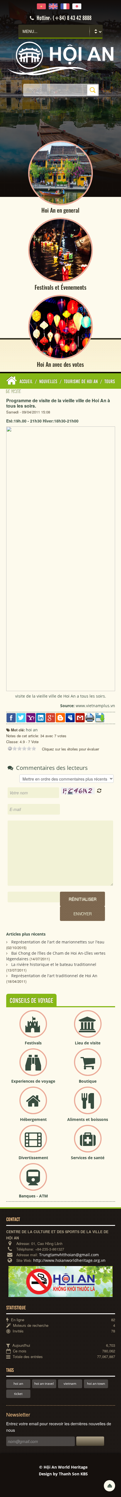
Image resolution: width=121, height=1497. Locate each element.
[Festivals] (33, 1028)
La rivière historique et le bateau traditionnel (53, 964)
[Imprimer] (90, 717)
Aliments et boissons (87, 1119)
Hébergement (33, 1119)
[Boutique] (87, 1066)
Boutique (88, 1081)
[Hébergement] (33, 1105)
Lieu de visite (87, 1043)
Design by (63, 1473)
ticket (18, 1393)
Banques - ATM (33, 1196)
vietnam (70, 1383)
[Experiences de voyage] (33, 1066)
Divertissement (33, 1157)
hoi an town (96, 1383)
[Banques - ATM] (33, 1181)
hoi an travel (44, 1383)
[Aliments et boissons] (88, 1105)
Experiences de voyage (33, 1081)
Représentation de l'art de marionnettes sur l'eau (57, 942)
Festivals (33, 1043)
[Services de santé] (88, 1143)
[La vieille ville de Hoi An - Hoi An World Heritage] (60, 58)
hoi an (18, 1383)
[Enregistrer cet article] (100, 717)
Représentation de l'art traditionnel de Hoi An (54, 975)
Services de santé (87, 1157)
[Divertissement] (33, 1143)
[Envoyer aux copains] (80, 717)
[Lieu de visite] (88, 1028)
